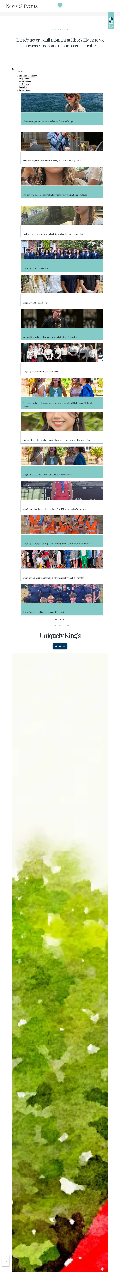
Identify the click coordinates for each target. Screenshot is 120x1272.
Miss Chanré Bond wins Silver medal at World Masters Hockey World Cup (54, 509)
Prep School (24, 78)
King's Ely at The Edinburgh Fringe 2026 (40, 371)
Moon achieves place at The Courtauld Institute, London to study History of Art (56, 440)
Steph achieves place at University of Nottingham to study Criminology (53, 233)
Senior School (25, 81)
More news (60, 620)
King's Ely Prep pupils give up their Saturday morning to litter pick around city (56, 543)
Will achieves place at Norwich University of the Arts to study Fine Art (52, 160)
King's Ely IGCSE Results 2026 (35, 268)
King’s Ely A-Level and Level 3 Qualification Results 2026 (46, 474)
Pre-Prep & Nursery (28, 75)
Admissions (60, 646)
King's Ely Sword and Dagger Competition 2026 (43, 612)
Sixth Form (24, 84)
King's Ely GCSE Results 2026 (35, 302)
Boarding (23, 87)
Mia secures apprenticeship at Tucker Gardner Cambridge (47, 121)
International (24, 90)
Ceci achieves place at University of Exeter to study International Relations (54, 194)
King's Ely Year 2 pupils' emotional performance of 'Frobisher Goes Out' (53, 577)
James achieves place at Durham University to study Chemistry (49, 337)
